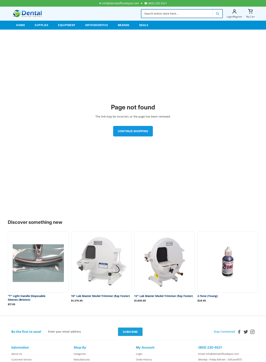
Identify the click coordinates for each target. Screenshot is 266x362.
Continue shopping (133, 131)
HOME (20, 25)
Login (139, 354)
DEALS (143, 25)
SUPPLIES (41, 25)
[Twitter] (245, 331)
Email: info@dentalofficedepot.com (218, 354)
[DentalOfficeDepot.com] (27, 13)
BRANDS (123, 25)
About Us (16, 354)
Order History (144, 359)
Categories (80, 354)
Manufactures (82, 359)
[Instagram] (252, 331)
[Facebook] (239, 331)
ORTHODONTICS (96, 25)
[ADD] (62, 286)
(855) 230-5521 (157, 3)
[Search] (217, 14)
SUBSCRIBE (130, 332)
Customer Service (21, 359)
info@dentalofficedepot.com (120, 3)
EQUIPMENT (66, 25)
